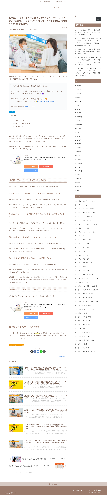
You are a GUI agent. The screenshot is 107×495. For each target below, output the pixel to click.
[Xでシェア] (31, 351)
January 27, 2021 (29, 106)
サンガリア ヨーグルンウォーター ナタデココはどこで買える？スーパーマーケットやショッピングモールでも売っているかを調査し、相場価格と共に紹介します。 (88, 42)
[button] (44, 351)
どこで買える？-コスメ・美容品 (17, 345)
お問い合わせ (97, 490)
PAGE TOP (54, 484)
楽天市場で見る (46, 166)
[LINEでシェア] (41, 351)
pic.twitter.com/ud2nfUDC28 (46, 101)
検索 (76, 16)
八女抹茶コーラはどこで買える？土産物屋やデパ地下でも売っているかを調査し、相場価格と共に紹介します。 (87, 51)
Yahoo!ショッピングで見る (31, 170)
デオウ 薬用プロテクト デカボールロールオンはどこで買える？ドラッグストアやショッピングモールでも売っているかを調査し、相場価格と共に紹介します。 (88, 72)
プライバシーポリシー (86, 490)
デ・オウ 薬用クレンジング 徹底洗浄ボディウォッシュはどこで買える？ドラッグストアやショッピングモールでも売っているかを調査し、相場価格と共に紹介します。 (88, 61)
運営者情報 (76, 490)
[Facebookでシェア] (34, 351)
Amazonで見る (31, 166)
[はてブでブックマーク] (38, 351)
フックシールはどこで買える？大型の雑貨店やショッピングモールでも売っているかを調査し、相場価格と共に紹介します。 (87, 32)
